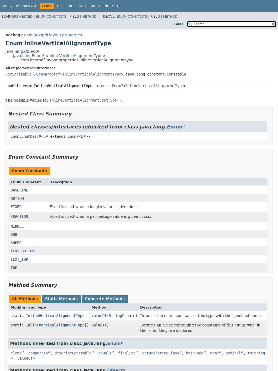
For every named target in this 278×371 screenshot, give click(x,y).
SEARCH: (179, 24)
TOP (14, 268)
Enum (116, 86)
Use (60, 6)
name (214, 353)
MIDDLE (17, 226)
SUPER (16, 243)
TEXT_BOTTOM (22, 251)
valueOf (99, 315)
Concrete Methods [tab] (105, 299)
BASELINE (19, 190)
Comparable (47, 74)
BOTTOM (17, 198)
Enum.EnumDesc (25, 136)
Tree (71, 6)
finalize (126, 353)
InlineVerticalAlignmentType (76, 56)
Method (89, 16)
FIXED (16, 207)
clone (16, 353)
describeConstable (73, 353)
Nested (26, 16)
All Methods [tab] (25, 299)
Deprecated (89, 6)
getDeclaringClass (160, 353)
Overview (10, 6)
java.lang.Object (21, 51)
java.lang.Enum (28, 56)
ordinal (233, 353)
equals (104, 353)
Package (29, 6)
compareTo (38, 353)
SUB (14, 234)
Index (108, 6)
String (115, 315)
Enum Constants (51, 16)
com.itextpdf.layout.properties (53, 35)
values (98, 325)
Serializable (18, 74)
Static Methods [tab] (61, 299)
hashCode (194, 353)
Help (121, 6)
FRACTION (19, 216)
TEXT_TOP (19, 259)
